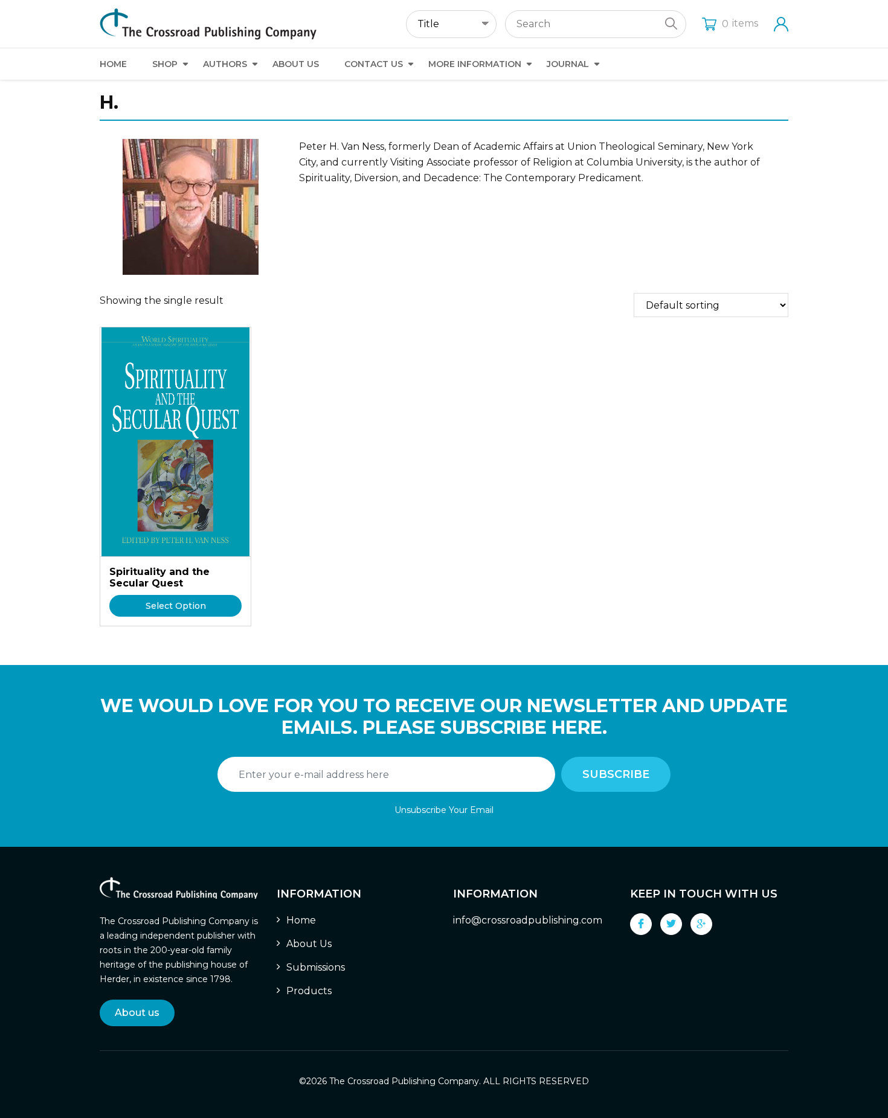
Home (113, 64)
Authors (225, 64)
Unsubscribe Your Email (444, 810)
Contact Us (373, 64)
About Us (295, 64)
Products (309, 991)
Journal (568, 64)
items (740, 23)
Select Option (176, 605)
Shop (165, 64)
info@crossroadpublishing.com (527, 920)
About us (137, 1012)
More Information (474, 64)
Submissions (315, 967)
